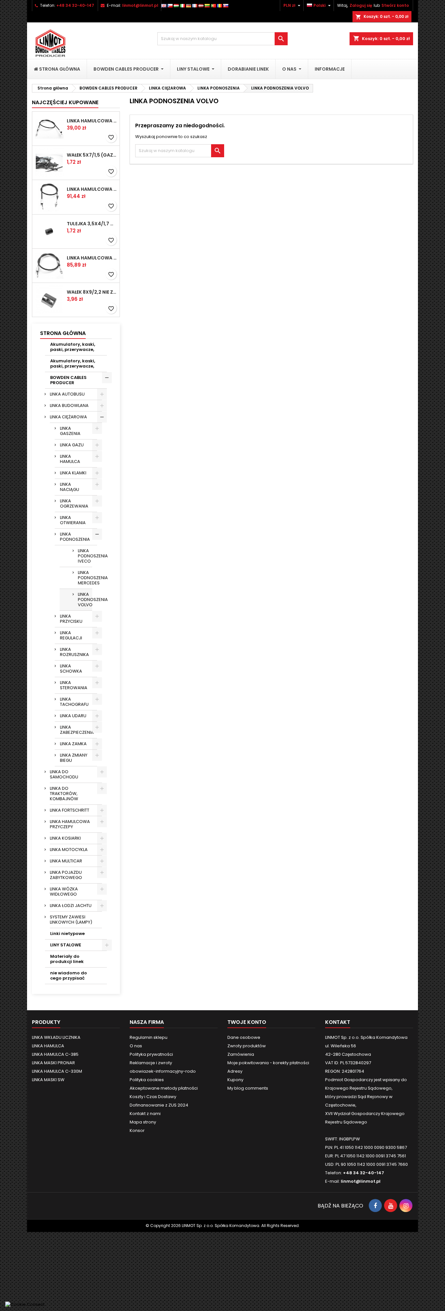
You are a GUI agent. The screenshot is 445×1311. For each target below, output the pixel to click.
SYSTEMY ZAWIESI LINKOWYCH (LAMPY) (71, 919)
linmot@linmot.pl (140, 5)
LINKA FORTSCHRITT (69, 810)
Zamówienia (240, 1054)
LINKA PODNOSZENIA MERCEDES (85, 577)
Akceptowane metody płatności (164, 1088)
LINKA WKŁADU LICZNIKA (56, 1037)
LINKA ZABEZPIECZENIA (77, 729)
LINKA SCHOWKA (71, 668)
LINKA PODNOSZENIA (75, 536)
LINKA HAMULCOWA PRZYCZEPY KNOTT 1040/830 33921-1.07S (92, 257)
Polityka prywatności (151, 1054)
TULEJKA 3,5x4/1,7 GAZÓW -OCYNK (92, 223)
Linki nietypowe (67, 933)
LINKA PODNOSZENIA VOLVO (85, 599)
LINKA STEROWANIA (73, 685)
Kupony (235, 1080)
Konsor (137, 1130)
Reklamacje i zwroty (151, 1063)
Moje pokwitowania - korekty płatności (268, 1063)
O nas (136, 1046)
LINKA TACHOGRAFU (74, 701)
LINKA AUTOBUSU (67, 394)
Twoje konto (246, 1022)
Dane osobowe (243, 1037)
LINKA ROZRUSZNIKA (74, 652)
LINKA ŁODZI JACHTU (71, 905)
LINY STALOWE (65, 945)
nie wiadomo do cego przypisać (68, 975)
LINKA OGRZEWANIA (74, 503)
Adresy (234, 1071)
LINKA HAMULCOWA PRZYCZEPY (70, 824)
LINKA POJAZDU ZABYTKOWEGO (66, 875)
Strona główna (63, 333)
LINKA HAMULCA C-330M (57, 1071)
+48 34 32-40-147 (75, 5)
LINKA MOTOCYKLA (69, 849)
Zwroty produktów (246, 1046)
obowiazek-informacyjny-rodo (163, 1071)
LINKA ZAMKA (73, 744)
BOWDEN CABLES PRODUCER (68, 380)
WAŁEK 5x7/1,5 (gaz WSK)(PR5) (92, 155)
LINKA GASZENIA (70, 431)
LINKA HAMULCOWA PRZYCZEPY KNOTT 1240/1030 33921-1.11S (92, 189)
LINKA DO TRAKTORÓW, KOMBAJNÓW (64, 793)
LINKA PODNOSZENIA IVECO (85, 556)
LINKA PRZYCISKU (71, 618)
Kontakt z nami (145, 1113)
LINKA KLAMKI (73, 473)
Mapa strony (143, 1122)
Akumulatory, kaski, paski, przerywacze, (72, 347)
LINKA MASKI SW (48, 1080)
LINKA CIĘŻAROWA (68, 417)
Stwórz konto (395, 5)
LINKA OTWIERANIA (73, 520)
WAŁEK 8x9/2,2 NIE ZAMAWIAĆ (92, 292)
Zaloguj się (361, 5)
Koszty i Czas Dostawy (153, 1097)
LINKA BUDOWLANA (69, 405)
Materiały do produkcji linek (67, 959)
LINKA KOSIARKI (65, 838)
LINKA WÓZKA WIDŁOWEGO (64, 891)
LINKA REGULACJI (71, 635)
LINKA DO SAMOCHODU (64, 774)
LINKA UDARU (73, 716)
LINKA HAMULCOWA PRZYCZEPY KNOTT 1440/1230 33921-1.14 (92, 120)
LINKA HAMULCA (70, 459)
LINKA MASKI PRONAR (53, 1063)
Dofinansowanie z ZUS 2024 (159, 1105)
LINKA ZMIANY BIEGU (73, 757)
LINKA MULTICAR (66, 861)
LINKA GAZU (72, 445)
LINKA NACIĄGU (69, 487)
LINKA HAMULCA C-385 (55, 1054)
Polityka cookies (147, 1080)
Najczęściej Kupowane (65, 102)
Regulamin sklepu (148, 1037)
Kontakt (337, 1022)
